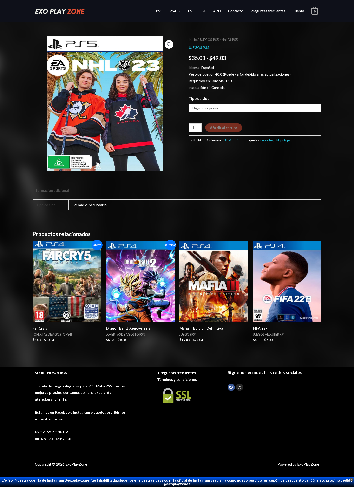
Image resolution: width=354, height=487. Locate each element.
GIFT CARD (211, 11)
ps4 (283, 140)
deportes (266, 140)
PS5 (191, 11)
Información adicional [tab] (51, 190)
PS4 (173, 11)
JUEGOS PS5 (209, 39)
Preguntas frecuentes (267, 11)
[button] (169, 44)
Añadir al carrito (223, 127)
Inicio (193, 39)
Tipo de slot (199, 98)
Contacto (235, 11)
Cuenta (298, 11)
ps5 (289, 140)
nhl (277, 140)
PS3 (159, 11)
